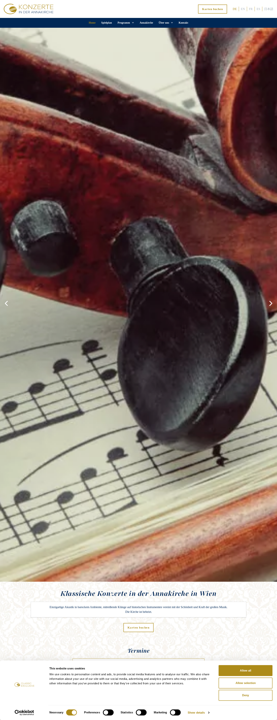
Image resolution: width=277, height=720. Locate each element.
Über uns (164, 22)
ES (258, 9)
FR (251, 9)
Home (92, 22)
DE (235, 9)
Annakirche (146, 22)
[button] (270, 303)
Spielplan (106, 22)
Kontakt (183, 22)
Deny (245, 695)
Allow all (245, 670)
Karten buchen (212, 9)
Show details (196, 712)
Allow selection (246, 683)
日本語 (268, 9)
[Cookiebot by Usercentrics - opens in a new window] (24, 712)
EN (243, 9)
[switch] (108, 712)
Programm (124, 22)
